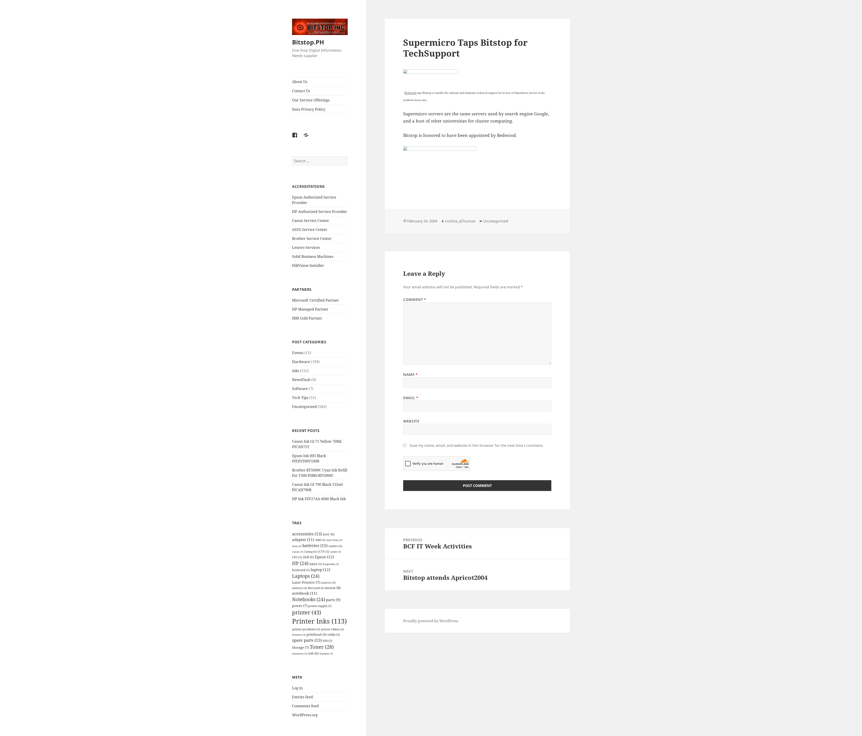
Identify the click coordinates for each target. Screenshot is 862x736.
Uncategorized (304, 406)
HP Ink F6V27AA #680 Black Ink (319, 498)
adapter (303, 539)
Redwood (411, 92)
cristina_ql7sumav (460, 221)
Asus (296, 546)
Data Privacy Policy (308, 109)
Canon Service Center (310, 220)
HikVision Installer (308, 265)
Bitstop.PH (308, 42)
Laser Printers (306, 582)
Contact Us (301, 90)
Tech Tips (300, 397)
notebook (304, 593)
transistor (299, 653)
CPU (297, 557)
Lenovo (328, 582)
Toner (322, 647)
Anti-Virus (334, 540)
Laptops (305, 576)
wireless (326, 653)
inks (295, 370)
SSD (327, 641)
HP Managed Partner (310, 309)
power (299, 606)
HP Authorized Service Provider (319, 211)
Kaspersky (331, 564)
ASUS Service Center (309, 229)
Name (410, 374)
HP (300, 563)
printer (306, 612)
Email (410, 397)
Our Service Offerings (311, 100)
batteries (315, 545)
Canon (297, 551)
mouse (333, 587)
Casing (310, 551)
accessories (307, 534)
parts (333, 599)
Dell (308, 557)
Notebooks (308, 599)
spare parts (307, 640)
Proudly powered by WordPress (430, 620)
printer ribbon (332, 629)
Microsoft (316, 588)
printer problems (306, 629)
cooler (335, 551)
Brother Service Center (312, 238)
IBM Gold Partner (307, 318)
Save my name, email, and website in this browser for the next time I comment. (476, 445)
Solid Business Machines (312, 256)
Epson (324, 556)
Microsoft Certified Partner (315, 300)
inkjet (315, 564)
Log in (297, 688)
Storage (300, 647)
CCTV (323, 552)
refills (334, 635)
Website (411, 421)
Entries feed (302, 696)
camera (335, 546)
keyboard (301, 570)
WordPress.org (305, 714)
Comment (414, 299)
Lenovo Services (306, 247)
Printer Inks (319, 621)
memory (299, 588)
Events (297, 352)
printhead (316, 634)
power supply (320, 606)
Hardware (301, 361)
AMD (320, 540)
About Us (299, 81)
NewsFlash (301, 379)
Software (300, 388)
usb (313, 653)
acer (328, 534)
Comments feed (305, 705)
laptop (320, 569)
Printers (299, 634)
